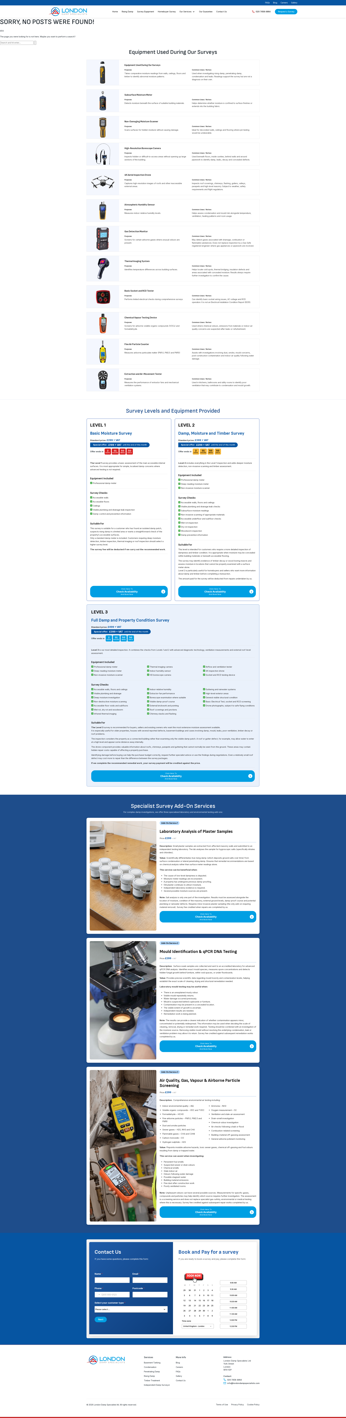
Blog (275, 2)
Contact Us (221, 11)
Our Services (185, 11)
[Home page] (68, 11)
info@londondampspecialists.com (243, 1383)
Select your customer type (110, 1303)
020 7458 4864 (234, 1380)
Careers (284, 2)
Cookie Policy (253, 1404)
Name (99, 1274)
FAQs (267, 2)
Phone (99, 1288)
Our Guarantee (205, 11)
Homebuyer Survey (167, 11)
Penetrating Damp (152, 1371)
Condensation (150, 1367)
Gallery (294, 2)
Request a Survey (286, 11)
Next (100, 1319)
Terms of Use (222, 1404)
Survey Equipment (145, 11)
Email (136, 1274)
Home (115, 11)
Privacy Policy (237, 1404)
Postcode (138, 1288)
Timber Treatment (152, 1380)
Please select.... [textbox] (102, 1309)
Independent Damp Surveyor (157, 1385)
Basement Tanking (152, 1362)
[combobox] (98, 1295)
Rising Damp (127, 11)
